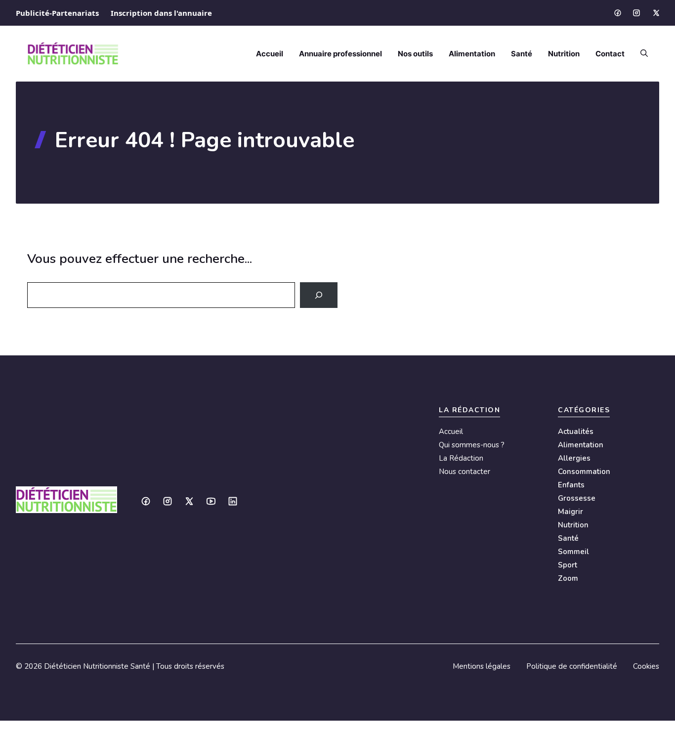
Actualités (575, 431)
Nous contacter (464, 471)
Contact (610, 53)
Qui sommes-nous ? (472, 445)
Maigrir (570, 512)
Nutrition (564, 53)
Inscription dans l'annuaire (161, 13)
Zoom (568, 578)
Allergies (574, 458)
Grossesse (576, 498)
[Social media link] (617, 12)
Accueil (269, 53)
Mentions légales (481, 666)
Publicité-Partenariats (57, 13)
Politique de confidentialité (571, 666)
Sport (567, 565)
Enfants (571, 485)
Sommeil (573, 552)
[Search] (319, 295)
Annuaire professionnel (340, 53)
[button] (640, 54)
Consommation (584, 471)
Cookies (646, 666)
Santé (521, 53)
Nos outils (415, 53)
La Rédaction (461, 458)
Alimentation (472, 53)
